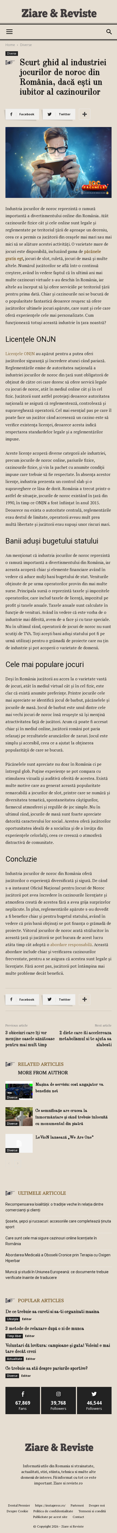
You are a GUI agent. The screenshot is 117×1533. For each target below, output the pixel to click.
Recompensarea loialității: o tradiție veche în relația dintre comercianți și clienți (54, 1207)
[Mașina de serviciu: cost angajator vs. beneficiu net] (19, 1090)
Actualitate (14, 1359)
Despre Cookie (17, 1511)
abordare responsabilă (71, 944)
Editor (27, 1319)
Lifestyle (12, 1319)
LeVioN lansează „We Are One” (64, 1138)
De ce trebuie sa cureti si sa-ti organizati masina (52, 1312)
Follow (58, 1389)
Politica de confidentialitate (53, 1511)
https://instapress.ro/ (50, 1505)
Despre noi (97, 1505)
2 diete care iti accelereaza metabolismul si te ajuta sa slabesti (85, 1039)
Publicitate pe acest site (50, 1517)
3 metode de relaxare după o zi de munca (44, 1329)
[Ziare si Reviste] (58, 12)
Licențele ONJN (20, 353)
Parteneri (77, 1505)
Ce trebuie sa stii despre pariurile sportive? (46, 1368)
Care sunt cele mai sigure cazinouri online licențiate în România (51, 1241)
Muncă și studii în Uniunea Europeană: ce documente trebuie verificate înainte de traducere (57, 1275)
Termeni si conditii (92, 1511)
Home (10, 45)
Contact (78, 1517)
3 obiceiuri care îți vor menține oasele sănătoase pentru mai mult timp (30, 1039)
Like (23, 1389)
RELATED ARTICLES (41, 1064)
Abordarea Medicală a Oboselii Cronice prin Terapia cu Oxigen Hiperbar (57, 1258)
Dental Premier (19, 1505)
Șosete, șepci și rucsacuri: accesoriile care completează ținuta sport (58, 1224)
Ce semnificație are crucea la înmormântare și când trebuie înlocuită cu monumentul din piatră (71, 1117)
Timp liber (14, 1336)
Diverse (26, 45)
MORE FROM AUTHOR (43, 1072)
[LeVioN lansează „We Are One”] (19, 1143)
